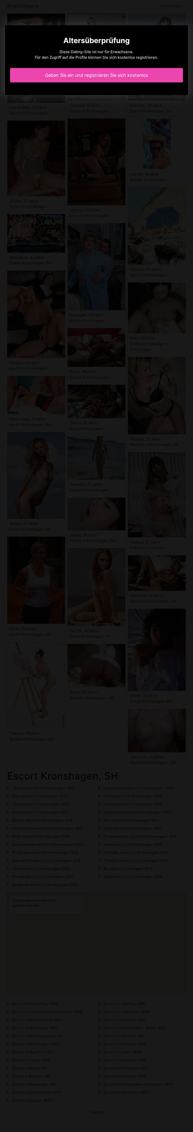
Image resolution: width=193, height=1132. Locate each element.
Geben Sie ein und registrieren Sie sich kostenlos (96, 75)
